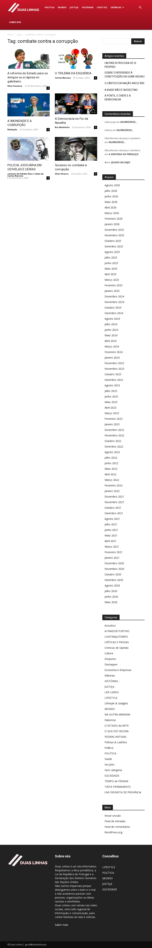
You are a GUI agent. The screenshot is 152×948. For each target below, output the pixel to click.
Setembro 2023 (114, 380)
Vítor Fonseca (14, 85)
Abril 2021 (110, 541)
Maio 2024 (111, 335)
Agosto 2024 (112, 318)
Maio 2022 (111, 468)
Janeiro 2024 (112, 357)
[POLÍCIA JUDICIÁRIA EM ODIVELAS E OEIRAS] (28, 149)
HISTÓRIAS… (112, 681)
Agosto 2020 (112, 585)
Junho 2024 (111, 330)
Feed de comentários (117, 826)
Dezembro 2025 (114, 229)
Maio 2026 (111, 202)
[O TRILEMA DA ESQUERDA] (76, 58)
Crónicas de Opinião (117, 647)
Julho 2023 (111, 391)
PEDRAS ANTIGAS (115, 736)
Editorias (110, 675)
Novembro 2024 (114, 302)
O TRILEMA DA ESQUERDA (73, 73)
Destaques (111, 664)
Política (109, 748)
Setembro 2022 (114, 446)
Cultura (109, 653)
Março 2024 (112, 346)
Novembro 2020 (114, 569)
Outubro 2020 (113, 574)
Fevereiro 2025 (114, 285)
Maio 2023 (111, 402)
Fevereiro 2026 (114, 218)
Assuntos (110, 625)
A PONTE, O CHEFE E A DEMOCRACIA (118, 97)
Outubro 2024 (113, 307)
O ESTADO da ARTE (117, 725)
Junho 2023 (111, 396)
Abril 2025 (110, 274)
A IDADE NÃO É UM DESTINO (121, 89)
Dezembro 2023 (114, 363)
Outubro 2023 (113, 374)
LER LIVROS (112, 692)
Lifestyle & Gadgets (116, 703)
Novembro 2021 (114, 502)
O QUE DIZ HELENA (117, 731)
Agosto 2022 (112, 452)
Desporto (110, 659)
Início (10, 34)
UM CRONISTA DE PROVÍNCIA (123, 792)
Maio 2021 (111, 535)
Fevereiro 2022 (114, 485)
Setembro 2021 (114, 513)
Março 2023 (112, 413)
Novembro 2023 (114, 368)
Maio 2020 (111, 602)
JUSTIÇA (74, 7)
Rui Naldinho (62, 127)
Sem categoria (113, 770)
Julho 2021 (111, 524)
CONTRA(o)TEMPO (116, 636)
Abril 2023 (110, 407)
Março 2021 (112, 546)
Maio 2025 (111, 268)
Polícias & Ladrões (116, 742)
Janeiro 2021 (112, 557)
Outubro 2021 (113, 507)
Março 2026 (112, 213)
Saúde (108, 759)
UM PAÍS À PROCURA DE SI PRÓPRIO (120, 65)
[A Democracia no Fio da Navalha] (76, 103)
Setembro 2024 (114, 313)
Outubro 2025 (113, 241)
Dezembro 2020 (114, 563)
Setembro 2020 (114, 580)
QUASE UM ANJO (120, 162)
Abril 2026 (110, 207)
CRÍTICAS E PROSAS (117, 642)
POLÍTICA (49, 7)
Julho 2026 (111, 191)
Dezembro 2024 (114, 296)
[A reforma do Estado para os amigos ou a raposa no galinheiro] (28, 58)
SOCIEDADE (87, 7)
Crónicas (115, 7)
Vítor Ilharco (61, 173)
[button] (140, 7)
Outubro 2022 (113, 441)
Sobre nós (15, 22)
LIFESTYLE (102, 7)
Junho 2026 (111, 196)
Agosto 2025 (112, 252)
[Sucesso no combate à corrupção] (76, 149)
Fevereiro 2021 (114, 552)
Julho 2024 (111, 324)
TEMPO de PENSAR (116, 781)
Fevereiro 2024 (114, 352)
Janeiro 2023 (112, 424)
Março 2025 (112, 279)
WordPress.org (113, 832)
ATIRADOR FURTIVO (117, 631)
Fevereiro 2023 (114, 418)
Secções (110, 764)
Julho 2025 (111, 257)
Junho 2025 (111, 263)
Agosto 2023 (112, 385)
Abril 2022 (110, 474)
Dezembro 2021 (114, 496)
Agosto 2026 (112, 185)
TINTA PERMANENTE (118, 786)
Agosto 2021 (112, 519)
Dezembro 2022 (114, 430)
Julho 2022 (111, 457)
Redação (12, 129)
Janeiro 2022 (112, 491)
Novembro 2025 (114, 235)
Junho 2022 (111, 463)
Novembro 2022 (114, 435)
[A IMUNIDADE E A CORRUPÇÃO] (28, 104)
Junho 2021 (111, 530)
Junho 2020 (111, 596)
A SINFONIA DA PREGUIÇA (123, 154)
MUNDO (62, 7)
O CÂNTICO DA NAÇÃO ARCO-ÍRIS (124, 83)
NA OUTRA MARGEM (117, 714)
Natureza (110, 720)
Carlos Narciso (63, 77)
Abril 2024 (110, 341)
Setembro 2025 (114, 246)
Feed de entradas (115, 821)
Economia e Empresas (118, 670)
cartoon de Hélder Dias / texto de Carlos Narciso (25, 174)
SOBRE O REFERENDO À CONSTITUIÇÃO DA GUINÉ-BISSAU (125, 74)
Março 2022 (112, 480)
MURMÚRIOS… (128, 122)
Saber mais (61, 925)
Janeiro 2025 (112, 291)
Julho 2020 (111, 591)
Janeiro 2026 (112, 224)
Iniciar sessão (113, 815)
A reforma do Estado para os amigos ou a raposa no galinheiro (27, 77)
